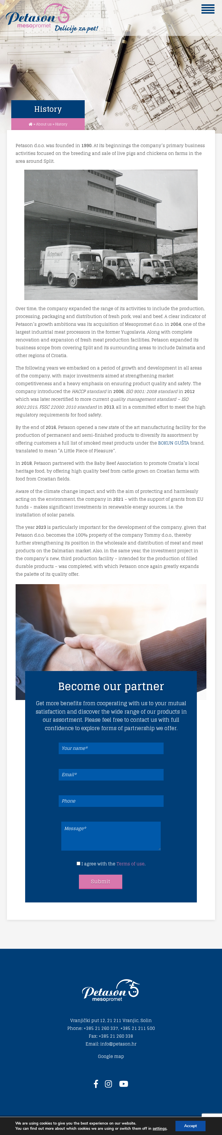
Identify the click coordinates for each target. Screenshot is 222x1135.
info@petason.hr (118, 1044)
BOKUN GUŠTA (173, 443)
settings (159, 1128)
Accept (190, 1126)
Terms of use (130, 864)
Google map (111, 1056)
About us (44, 124)
